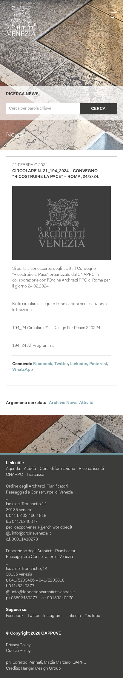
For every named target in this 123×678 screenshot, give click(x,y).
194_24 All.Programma (33, 346)
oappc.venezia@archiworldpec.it (43, 528)
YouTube (92, 616)
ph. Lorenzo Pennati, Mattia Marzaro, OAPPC (46, 663)
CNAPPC (14, 475)
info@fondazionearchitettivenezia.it (43, 592)
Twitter (61, 364)
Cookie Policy (18, 651)
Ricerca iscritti (91, 469)
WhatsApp (22, 370)
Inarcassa (35, 475)
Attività (86, 403)
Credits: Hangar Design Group (33, 669)
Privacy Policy (18, 645)
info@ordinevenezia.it (31, 534)
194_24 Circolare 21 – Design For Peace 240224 (56, 328)
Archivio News (63, 403)
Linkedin (78, 364)
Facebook (42, 364)
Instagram (52, 616)
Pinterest (98, 364)
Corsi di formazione (57, 469)
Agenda (13, 469)
